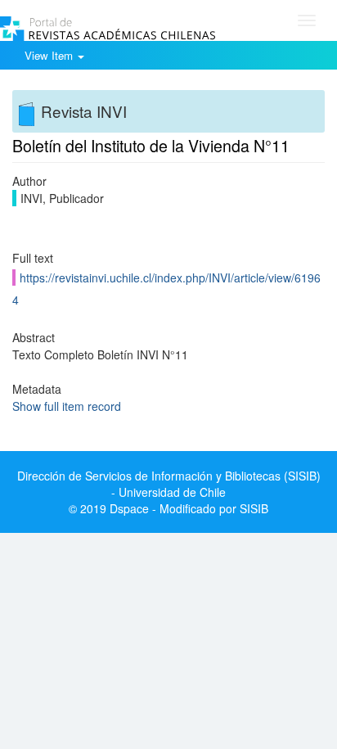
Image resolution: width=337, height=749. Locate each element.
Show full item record (66, 406)
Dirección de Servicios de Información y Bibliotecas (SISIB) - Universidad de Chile (169, 483)
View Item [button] (50, 55)
